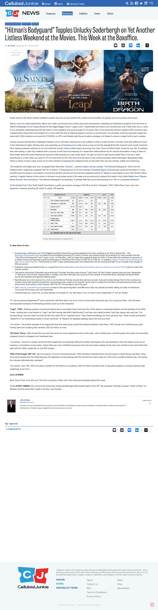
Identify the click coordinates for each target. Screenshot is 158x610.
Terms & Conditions (97, 592)
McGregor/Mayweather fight (27, 255)
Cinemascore (69, 145)
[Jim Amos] (12, 406)
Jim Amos (11, 46)
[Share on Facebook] (130, 45)
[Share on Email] (115, 45)
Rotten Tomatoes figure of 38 (98, 169)
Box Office (26, 24)
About (90, 580)
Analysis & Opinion (13, 24)
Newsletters (77, 4)
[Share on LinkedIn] (138, 45)
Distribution (67, 13)
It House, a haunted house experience (35, 287)
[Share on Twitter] (147, 45)
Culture (110, 13)
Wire (60, 584)
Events (97, 13)
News (48, 4)
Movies (35, 24)
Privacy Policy (94, 596)
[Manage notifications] (152, 605)
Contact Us (92, 584)
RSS (89, 588)
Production (50, 13)
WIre (60, 4)
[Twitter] (149, 403)
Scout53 (31, 402)
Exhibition (83, 13)
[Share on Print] (123, 45)
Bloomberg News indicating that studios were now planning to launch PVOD (93, 267)
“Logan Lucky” (13, 424)
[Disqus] (79, 461)
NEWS (31, 13)
